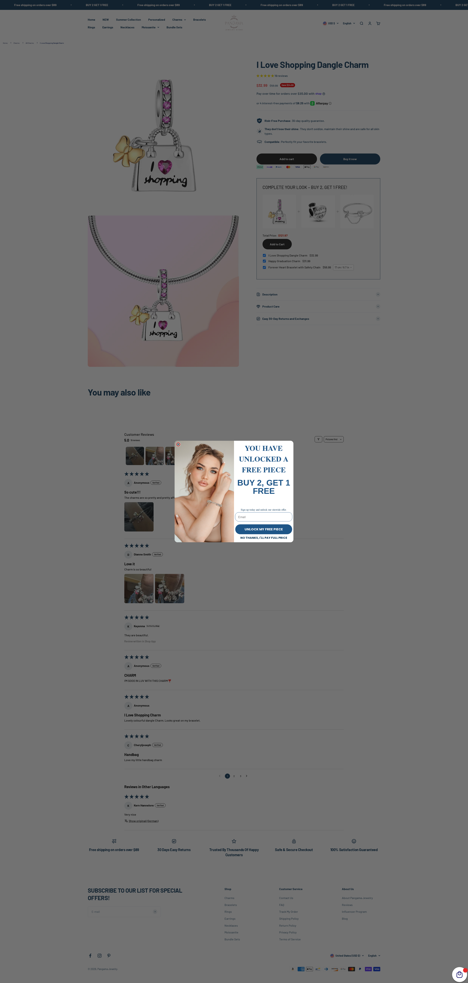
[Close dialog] (178, 444)
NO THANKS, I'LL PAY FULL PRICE (263, 538)
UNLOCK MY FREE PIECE (264, 529)
